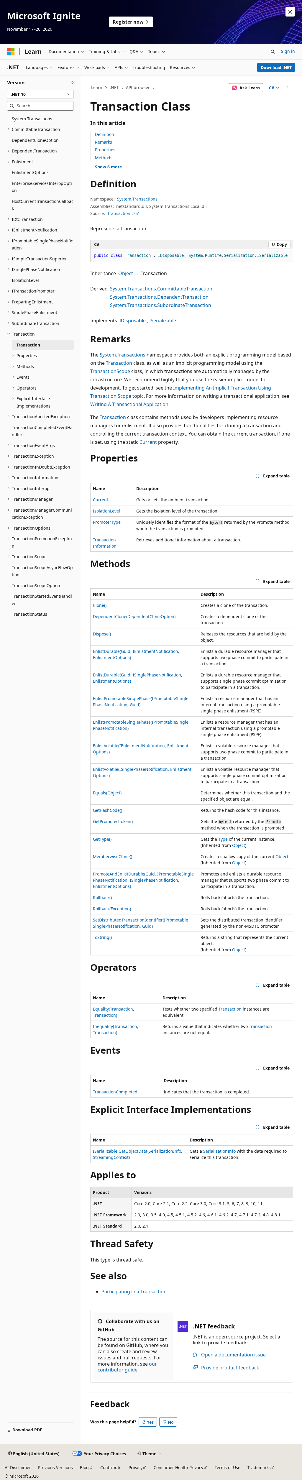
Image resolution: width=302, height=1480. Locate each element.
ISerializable (162, 320)
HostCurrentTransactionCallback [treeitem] (42, 204)
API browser (138, 87)
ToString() (102, 937)
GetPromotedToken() (113, 821)
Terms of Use (227, 1467)
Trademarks (259, 1467)
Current (148, 442)
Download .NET (276, 67)
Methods (103, 157)
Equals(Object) (107, 793)
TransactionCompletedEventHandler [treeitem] (42, 431)
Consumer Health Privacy (178, 1467)
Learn (96, 87)
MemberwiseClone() (112, 856)
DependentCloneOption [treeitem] (35, 140)
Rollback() (102, 897)
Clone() (99, 605)
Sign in (288, 51)
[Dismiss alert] (290, 12)
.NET (114, 87)
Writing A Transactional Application (129, 404)
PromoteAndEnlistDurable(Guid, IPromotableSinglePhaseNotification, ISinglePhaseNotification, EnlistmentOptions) (143, 880)
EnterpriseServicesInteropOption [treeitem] (42, 186)
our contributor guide (127, 1367)
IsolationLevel (106, 511)
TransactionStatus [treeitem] (29, 614)
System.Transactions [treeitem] (32, 118)
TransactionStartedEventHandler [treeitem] (42, 599)
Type (223, 839)
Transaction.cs (121, 213)
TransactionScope (110, 371)
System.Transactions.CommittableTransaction (161, 288)
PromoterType (107, 522)
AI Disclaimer (18, 1467)
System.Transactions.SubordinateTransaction (160, 305)
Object (125, 273)
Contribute (111, 1467)
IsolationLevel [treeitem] (25, 280)
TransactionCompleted (115, 1092)
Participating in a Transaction (134, 1291)
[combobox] (40, 94)
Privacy (135, 1467)
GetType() (102, 839)
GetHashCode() (107, 810)
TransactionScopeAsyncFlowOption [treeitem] (42, 571)
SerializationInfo (219, 1151)
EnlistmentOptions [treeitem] (30, 172)
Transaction (119, 363)
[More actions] (288, 88)
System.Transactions (137, 199)
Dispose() (102, 634)
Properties (105, 149)
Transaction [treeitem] (28, 345)
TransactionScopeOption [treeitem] (36, 585)
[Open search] (273, 51)
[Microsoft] (11, 51)
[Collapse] (73, 82)
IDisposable (132, 320)
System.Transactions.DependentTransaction (159, 297)
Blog (84, 1467)
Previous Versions (55, 1467)
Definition (104, 134)
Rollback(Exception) (112, 908)
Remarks (103, 142)
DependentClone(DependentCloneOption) (134, 616)
